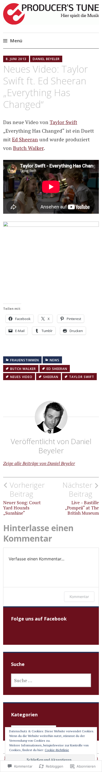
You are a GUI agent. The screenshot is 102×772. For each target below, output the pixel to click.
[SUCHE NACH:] (51, 680)
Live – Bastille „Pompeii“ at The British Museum (81, 498)
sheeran (50, 377)
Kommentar (79, 596)
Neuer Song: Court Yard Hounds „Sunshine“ (24, 498)
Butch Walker (28, 148)
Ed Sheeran (25, 139)
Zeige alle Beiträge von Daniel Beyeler (39, 463)
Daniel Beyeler (46, 59)
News (54, 360)
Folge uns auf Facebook (39, 619)
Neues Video (21, 377)
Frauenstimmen (24, 360)
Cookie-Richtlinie (57, 750)
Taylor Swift (63, 122)
